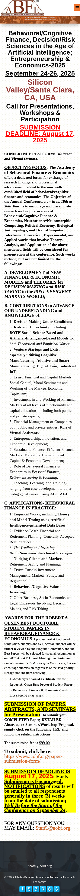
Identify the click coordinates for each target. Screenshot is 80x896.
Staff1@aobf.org (53, 828)
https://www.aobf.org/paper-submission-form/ (33, 758)
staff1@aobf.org (40, 866)
